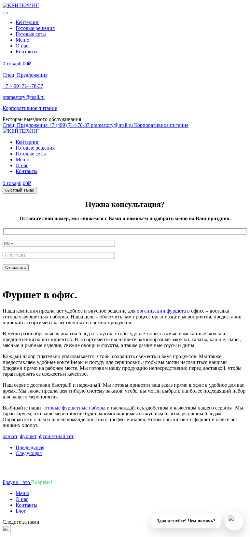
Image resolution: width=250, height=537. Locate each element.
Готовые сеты (31, 34)
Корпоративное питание (30, 108)
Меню (22, 40)
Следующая (29, 453)
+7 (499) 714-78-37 (23, 86)
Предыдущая (30, 447)
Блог (21, 511)
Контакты (26, 51)
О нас (22, 45)
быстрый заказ (19, 190)
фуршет (28, 436)
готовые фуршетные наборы (73, 407)
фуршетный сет (56, 436)
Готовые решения (35, 28)
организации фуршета (161, 311)
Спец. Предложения (25, 75)
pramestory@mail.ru (24, 97)
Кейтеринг (27, 22)
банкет (10, 436)
